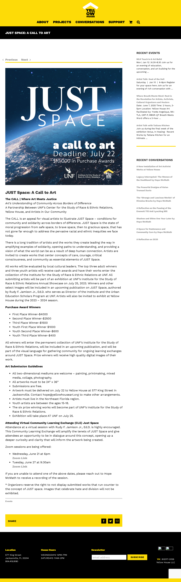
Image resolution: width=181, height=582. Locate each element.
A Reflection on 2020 (147, 239)
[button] (138, 22)
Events (8, 501)
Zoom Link (19, 458)
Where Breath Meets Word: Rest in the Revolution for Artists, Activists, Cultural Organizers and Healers (155, 99)
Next (24, 59)
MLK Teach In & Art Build (149, 59)
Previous (11, 59)
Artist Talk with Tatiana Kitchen (153, 125)
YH (158, 559)
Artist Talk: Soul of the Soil (150, 79)
